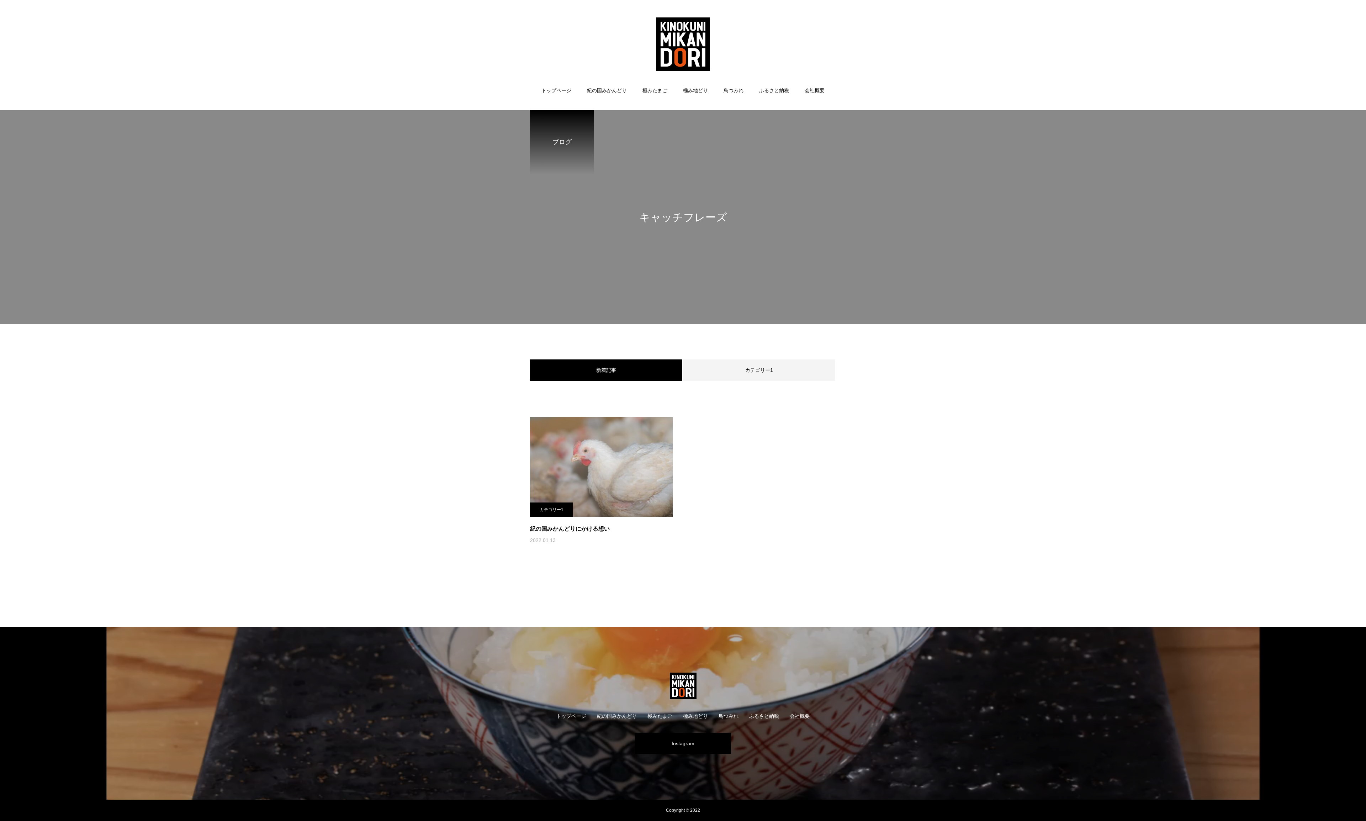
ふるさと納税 (774, 90)
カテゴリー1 (759, 370)
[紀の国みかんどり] (683, 44)
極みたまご (654, 90)
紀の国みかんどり (607, 90)
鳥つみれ (733, 90)
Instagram (683, 743)
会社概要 (815, 90)
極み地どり (695, 90)
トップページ (556, 90)
